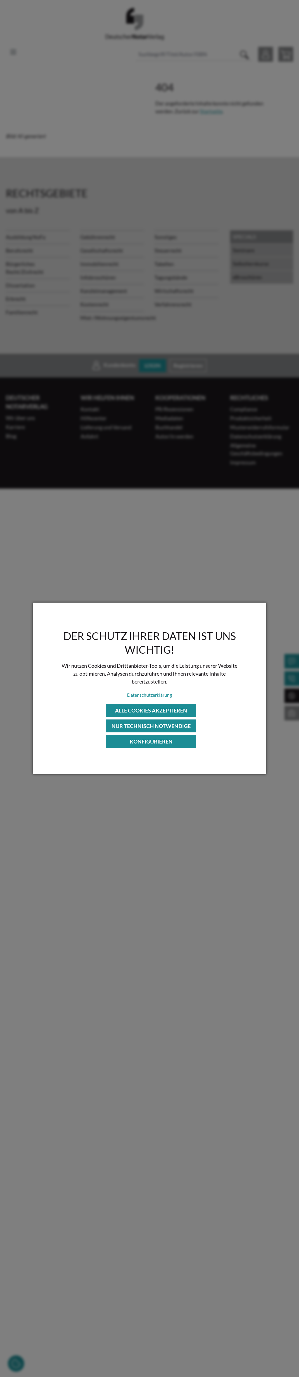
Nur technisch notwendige (151, 726)
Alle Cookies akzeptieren (151, 710)
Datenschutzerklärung (149, 694)
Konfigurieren (151, 741)
